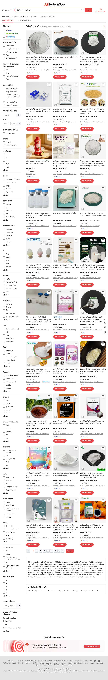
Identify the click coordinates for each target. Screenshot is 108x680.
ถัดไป (69, 551)
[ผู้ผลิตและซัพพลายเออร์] (54, 4)
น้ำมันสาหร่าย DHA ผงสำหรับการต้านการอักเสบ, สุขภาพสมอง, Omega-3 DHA (66, 266)
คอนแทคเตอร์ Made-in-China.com (63, 660)
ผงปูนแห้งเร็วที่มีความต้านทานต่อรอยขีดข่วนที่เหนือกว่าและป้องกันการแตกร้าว (38, 527)
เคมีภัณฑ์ (6, 631)
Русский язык (78, 663)
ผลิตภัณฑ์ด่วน (79, 660)
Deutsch (55, 663)
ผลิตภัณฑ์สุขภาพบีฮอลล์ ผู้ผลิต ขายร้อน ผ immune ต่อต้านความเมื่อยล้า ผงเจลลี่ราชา (93, 371)
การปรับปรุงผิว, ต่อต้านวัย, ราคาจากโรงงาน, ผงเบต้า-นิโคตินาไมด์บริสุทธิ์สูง (93, 214)
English (14, 663)
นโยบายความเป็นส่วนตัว (45, 660)
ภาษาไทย (43, 665)
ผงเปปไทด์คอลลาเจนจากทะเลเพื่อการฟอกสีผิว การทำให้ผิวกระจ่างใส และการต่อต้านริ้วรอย (66, 371)
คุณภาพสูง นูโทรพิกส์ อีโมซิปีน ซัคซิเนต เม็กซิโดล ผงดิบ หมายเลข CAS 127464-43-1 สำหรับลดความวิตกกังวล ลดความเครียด (39, 59)
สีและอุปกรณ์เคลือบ (9, 618)
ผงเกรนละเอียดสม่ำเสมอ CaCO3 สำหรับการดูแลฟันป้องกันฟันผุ (66, 474)
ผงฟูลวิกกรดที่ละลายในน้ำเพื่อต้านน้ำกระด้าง (65, 58)
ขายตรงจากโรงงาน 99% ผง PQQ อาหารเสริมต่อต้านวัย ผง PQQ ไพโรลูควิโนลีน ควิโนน (39, 423)
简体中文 (20, 663)
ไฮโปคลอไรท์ (7, 621)
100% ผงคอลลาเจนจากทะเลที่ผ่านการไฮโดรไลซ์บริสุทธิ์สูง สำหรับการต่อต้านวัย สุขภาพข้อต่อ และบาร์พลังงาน (38, 371)
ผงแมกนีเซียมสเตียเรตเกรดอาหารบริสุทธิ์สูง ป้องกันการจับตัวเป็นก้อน (64, 110)
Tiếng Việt (57, 665)
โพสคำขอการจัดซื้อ (92, 646)
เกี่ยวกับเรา (11, 660)
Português (63, 663)
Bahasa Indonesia (67, 665)
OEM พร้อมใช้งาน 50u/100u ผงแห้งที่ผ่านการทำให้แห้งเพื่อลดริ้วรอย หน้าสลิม (38, 111)
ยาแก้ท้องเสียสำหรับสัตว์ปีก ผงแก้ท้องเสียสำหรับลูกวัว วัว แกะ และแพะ (92, 422)
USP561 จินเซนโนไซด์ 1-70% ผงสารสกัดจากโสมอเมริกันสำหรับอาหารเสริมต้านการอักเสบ (93, 111)
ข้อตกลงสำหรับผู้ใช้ (30, 660)
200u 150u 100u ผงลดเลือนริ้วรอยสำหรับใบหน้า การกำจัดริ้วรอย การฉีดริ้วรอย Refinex (38, 215)
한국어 (86, 663)
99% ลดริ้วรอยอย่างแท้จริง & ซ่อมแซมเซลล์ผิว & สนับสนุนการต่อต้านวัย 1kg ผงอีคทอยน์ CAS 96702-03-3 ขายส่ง (65, 527)
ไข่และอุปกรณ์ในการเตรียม (12, 628)
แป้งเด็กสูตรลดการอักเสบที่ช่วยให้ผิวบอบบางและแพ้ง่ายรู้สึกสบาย (38, 162)
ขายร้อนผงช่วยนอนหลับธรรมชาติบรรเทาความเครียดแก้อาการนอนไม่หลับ (38, 475)
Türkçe (50, 665)
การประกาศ (19, 660)
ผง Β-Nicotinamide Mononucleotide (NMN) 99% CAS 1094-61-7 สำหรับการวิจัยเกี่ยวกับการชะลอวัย (92, 475)
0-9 (29, 591)
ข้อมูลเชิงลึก (88, 660)
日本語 (35, 663)
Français (41, 663)
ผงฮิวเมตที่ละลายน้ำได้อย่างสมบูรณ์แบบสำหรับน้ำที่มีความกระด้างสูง (91, 526)
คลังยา (5, 624)
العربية (92, 663)
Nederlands (99, 663)
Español (48, 663)
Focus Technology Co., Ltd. (55, 669)
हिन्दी (37, 665)
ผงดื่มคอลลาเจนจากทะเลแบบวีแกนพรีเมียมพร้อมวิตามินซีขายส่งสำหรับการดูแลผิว (65, 163)
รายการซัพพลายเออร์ (24, 20)
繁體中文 (28, 663)
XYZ (96, 591)
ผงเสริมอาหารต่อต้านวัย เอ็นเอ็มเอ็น (64, 213)
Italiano (70, 663)
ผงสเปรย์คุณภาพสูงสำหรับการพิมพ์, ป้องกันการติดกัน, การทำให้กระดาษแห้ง (66, 422)
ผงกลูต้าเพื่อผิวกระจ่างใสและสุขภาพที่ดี (65, 319)
